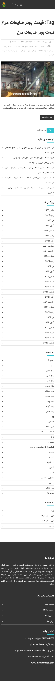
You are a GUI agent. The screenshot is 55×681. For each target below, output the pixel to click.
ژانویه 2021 (49, 338)
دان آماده (50, 426)
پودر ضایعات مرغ (31, 46)
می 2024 (50, 266)
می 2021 (50, 317)
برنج (52, 365)
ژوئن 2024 (49, 261)
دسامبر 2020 (48, 343)
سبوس (51, 442)
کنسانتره (50, 462)
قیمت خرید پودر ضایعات (14, 50)
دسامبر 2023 (48, 292)
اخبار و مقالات (48, 610)
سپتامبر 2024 (48, 246)
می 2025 (50, 220)
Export (51, 360)
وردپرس (51, 526)
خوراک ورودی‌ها (47, 515)
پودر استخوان (48, 391)
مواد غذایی (49, 488)
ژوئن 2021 (49, 312)
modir (14, 42)
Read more (47, 117)
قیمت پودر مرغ (29, 50)
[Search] (50, 130)
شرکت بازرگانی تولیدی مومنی (42, 447)
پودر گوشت (44, 46)
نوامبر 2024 (49, 236)
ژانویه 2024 (49, 287)
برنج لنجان (49, 386)
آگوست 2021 (48, 302)
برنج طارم (50, 370)
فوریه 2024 (49, 281)
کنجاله (51, 457)
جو (53, 416)
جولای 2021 (49, 307)
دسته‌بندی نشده (47, 432)
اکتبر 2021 (49, 297)
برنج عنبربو (50, 375)
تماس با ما (49, 615)
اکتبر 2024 (49, 241)
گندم (52, 472)
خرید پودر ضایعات (18, 46)
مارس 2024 (49, 276)
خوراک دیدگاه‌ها (47, 521)
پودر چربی (50, 401)
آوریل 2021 (49, 322)
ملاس (51, 483)
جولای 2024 (49, 256)
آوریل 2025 (49, 225)
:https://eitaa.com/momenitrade (30, 650)
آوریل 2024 (49, 271)
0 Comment (27, 42)
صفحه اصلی (49, 604)
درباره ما (50, 621)
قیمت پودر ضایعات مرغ (35, 32)
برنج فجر (50, 381)
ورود (52, 510)
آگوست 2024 (48, 251)
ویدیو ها (50, 493)
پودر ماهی (50, 411)
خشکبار (51, 421)
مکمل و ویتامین (47, 477)
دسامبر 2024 (48, 230)
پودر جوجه (49, 396)
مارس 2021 (49, 327)
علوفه (51, 452)
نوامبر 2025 (49, 210)
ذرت (52, 437)
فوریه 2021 (49, 332)
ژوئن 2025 (49, 215)
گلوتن (51, 467)
